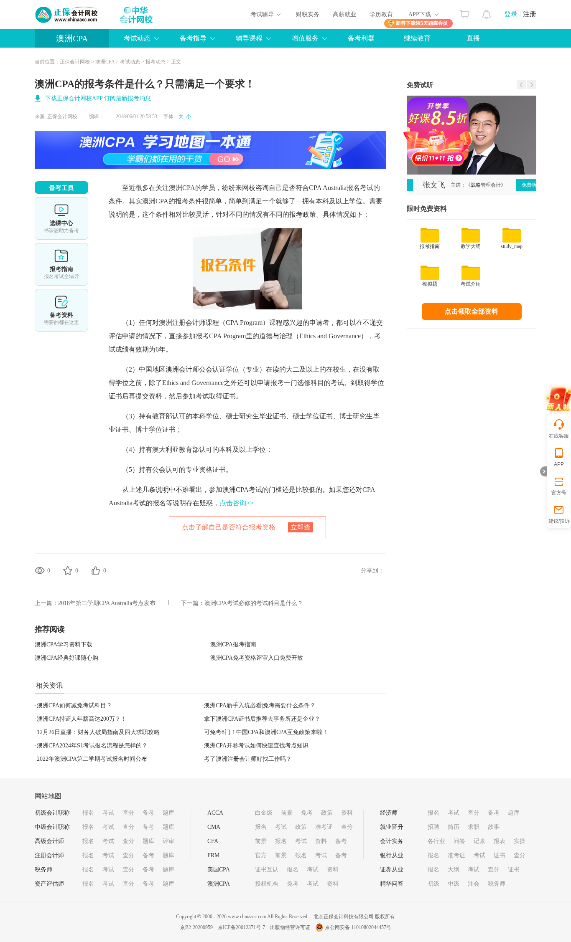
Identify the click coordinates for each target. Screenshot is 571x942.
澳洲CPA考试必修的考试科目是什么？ (253, 603)
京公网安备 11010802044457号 (358, 927)
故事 (494, 827)
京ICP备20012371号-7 (241, 927)
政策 (327, 813)
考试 (108, 813)
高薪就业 (344, 14)
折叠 (543, 471)
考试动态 (130, 62)
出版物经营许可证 (290, 927)
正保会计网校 (75, 62)
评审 (168, 841)
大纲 (453, 869)
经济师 (389, 813)
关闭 (487, 153)
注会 (473, 884)
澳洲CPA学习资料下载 (63, 644)
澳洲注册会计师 (182, 322)
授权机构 (266, 884)
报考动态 (155, 62)
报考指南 (61, 264)
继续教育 (417, 38)
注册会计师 (49, 855)
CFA (212, 841)
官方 (261, 855)
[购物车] (464, 12)
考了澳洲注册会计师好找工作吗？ (248, 759)
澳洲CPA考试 (242, 489)
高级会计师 (49, 841)
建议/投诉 (559, 521)
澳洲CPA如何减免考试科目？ (74, 705)
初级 (433, 884)
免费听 (518, 185)
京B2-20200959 (196, 927)
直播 (473, 38)
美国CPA (218, 869)
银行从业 (391, 855)
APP (559, 464)
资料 (347, 813)
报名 (88, 813)
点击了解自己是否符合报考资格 (246, 531)
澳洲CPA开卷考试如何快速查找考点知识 (256, 745)
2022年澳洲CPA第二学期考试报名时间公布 (92, 759)
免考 (307, 813)
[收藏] (68, 570)
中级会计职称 (52, 827)
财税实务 (307, 14)
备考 (148, 813)
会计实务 (391, 841)
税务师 (43, 869)
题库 (168, 813)
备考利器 (361, 38)
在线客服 (559, 436)
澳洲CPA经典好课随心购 (66, 658)
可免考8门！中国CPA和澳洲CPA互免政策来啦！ (266, 732)
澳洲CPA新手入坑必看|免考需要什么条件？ (260, 705)
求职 (473, 827)
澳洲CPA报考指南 (233, 644)
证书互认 (266, 869)
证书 (499, 855)
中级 (453, 884)
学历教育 (381, 14)
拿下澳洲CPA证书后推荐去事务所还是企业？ (262, 719)
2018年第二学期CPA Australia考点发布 (106, 603)
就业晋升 (391, 827)
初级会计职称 (52, 813)
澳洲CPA (72, 38)
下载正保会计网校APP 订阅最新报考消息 (98, 98)
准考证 (324, 827)
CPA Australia (328, 187)
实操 (519, 841)
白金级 (264, 813)
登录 (510, 14)
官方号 (558, 493)
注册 (529, 14)
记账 (479, 841)
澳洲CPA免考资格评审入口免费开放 (256, 658)
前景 (287, 813)
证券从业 (391, 869)
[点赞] (96, 570)
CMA (213, 827)
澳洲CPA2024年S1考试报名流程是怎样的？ (92, 745)
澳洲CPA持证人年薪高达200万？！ (82, 719)
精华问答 (391, 884)
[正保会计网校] (67, 14)
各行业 (436, 841)
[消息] (487, 12)
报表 (499, 841)
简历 (453, 827)
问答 (459, 841)
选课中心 (61, 218)
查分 (128, 813)
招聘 (433, 827)
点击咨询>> (236, 502)
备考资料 (61, 310)
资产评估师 (49, 884)
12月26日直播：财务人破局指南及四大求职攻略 (98, 732)
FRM (213, 855)
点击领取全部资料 (471, 311)
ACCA (215, 813)
